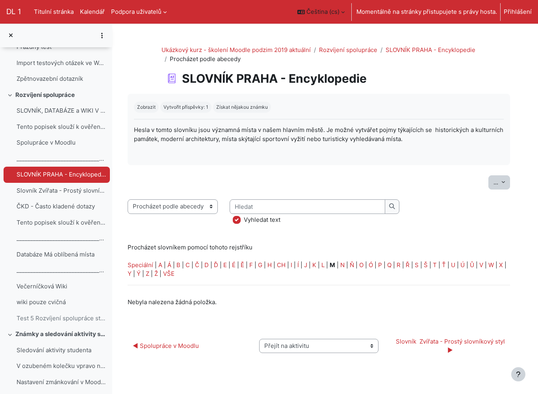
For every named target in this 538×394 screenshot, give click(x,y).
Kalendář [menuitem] (92, 11)
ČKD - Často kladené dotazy (56, 206)
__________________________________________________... (61, 158)
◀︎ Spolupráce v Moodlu (166, 345)
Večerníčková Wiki (42, 286)
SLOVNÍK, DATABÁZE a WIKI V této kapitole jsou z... (61, 110)
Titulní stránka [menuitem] (54, 11)
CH (281, 265)
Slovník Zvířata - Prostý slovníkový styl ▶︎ (451, 346)
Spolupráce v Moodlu (46, 142)
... (501, 182)
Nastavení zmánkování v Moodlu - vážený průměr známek (61, 382)
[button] (321, 12)
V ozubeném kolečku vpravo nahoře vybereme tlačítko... (61, 366)
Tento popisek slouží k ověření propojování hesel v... (61, 126)
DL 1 (13, 11)
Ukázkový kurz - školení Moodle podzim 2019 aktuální (236, 50)
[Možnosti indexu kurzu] (102, 35)
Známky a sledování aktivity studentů (60, 334)
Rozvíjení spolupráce (45, 94)
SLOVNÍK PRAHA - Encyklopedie (61, 174)
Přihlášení (518, 11)
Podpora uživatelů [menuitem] (136, 11)
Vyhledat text (262, 219)
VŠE (168, 273)
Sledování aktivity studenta (54, 350)
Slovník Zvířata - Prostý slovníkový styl (61, 190)
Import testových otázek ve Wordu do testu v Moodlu (61, 63)
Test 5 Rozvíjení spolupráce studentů (61, 318)
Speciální (140, 265)
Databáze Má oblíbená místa (56, 254)
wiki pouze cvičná (41, 302)
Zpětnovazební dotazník (50, 78)
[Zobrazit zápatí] (518, 374)
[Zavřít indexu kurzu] (11, 35)
